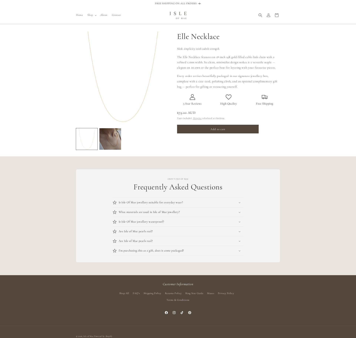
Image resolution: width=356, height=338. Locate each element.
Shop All (124, 293)
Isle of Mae (88, 336)
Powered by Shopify (103, 336)
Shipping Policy (152, 293)
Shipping (197, 118)
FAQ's (136, 293)
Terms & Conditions (178, 299)
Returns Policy (173, 293)
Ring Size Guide (194, 293)
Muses (210, 293)
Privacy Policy (226, 293)
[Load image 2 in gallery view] (110, 139)
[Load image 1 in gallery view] (87, 139)
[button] (91, 15)
